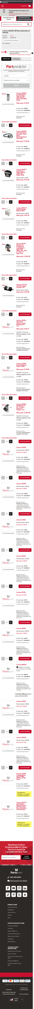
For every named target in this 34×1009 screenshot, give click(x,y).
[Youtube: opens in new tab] (13, 888)
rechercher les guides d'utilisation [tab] (24, 18)
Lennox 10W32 (21, 447)
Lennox (12, 35)
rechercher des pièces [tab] (8, 18)
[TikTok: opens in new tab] (8, 895)
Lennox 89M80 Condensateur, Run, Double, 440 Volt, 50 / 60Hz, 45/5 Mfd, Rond (21, 96)
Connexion (24, 6)
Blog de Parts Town (13, 936)
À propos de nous (13, 925)
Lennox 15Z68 (21, 520)
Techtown (10, 939)
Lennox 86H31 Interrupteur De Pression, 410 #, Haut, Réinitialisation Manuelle (21, 134)
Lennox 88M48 (21, 664)
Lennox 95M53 (21, 737)
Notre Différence (12, 931)
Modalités (9, 989)
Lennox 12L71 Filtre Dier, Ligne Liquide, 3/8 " (21, 286)
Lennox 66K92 (21, 628)
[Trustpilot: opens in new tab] (25, 895)
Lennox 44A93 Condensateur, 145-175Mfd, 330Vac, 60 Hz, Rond (21, 776)
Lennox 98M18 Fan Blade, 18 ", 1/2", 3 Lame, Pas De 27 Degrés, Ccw (21, 407)
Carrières (10, 928)
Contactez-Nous (12, 907)
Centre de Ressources (14, 933)
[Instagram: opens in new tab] (19, 888)
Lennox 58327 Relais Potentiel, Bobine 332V (21, 209)
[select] (16, 999)
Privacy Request (24, 994)
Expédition (11, 909)
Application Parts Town (14, 951)
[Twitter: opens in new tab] (19, 895)
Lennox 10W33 (21, 484)
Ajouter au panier (25, 125)
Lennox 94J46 (21, 701)
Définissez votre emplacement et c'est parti (20, 54)
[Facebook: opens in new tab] (8, 888)
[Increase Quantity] (10, 125)
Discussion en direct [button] (18, 881)
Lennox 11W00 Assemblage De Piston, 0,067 (21, 365)
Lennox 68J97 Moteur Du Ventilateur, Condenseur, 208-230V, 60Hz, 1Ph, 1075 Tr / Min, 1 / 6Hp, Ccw (21, 248)
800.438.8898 (15, 877)
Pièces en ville (12, 953)
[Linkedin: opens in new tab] (25, 888)
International (11, 941)
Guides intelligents (13, 960)
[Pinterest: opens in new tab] (13, 895)
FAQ (9, 917)
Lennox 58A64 (21, 556)
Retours (10, 915)
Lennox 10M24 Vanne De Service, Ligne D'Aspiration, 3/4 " (21, 323)
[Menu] (2, 6)
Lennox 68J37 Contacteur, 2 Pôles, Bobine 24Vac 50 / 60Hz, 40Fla (21, 172)
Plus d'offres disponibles (9, 121)
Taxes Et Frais (11, 912)
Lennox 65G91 (21, 592)
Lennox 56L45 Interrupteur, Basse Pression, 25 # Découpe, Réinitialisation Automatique (21, 806)
